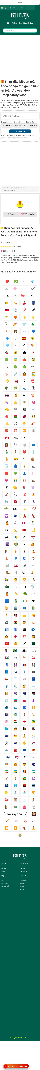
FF (8, 23)
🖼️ (33, 374)
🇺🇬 (15, 736)
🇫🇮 (8, 757)
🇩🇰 (24, 523)
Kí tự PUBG (4, 883)
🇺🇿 (33, 771)
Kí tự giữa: (17, 122)
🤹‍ (24, 828)
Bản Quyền (23, 871)
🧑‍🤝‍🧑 (20, 835)
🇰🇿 (7, 728)
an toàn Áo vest (9, 190)
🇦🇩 (24, 665)
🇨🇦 (7, 437)
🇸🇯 (7, 799)
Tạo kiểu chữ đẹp (26, 23)
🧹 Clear (20, 8)
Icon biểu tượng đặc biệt (16, 188)
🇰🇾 (7, 714)
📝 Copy (4, 8)
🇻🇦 (7, 792)
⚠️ (7, 423)
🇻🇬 (15, 743)
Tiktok (22, 886)
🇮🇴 (15, 693)
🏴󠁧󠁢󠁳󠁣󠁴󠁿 (33, 629)
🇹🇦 (15, 516)
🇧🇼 (33, 785)
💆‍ (15, 764)
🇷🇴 (24, 771)
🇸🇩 (17, 757)
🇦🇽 (7, 579)
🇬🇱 (16, 565)
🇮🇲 (15, 501)
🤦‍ (24, 374)
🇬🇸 (7, 736)
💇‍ (24, 622)
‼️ (33, 473)
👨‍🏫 (16, 544)
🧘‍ (33, 828)
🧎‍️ (33, 799)
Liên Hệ (3, 871)
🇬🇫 (33, 721)
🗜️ (15, 686)
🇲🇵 (24, 608)
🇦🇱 (24, 530)
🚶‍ (7, 615)
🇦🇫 (24, 728)
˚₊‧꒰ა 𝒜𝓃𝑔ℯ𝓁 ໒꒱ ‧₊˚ (15, 814)
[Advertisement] (20, 56)
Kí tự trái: (4, 122)
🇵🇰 (33, 643)
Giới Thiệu (4, 868)
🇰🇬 (7, 643)
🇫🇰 (7, 785)
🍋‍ (7, 409)
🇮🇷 (7, 771)
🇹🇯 (15, 721)
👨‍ (24, 764)
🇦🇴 (24, 785)
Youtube (22, 883)
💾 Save (12, 8)
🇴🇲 (7, 679)
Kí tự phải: (30, 122)
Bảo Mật (22, 868)
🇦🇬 (15, 615)
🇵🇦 (33, 743)
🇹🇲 (15, 807)
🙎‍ (7, 523)
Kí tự (4, 188)
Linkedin (22, 889)
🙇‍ (15, 728)
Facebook (23, 880)
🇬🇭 (15, 622)
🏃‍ (33, 579)
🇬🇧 (24, 416)
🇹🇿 (15, 650)
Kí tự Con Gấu (5, 886)
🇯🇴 (7, 657)
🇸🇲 (7, 750)
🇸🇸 (33, 693)
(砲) (24, 650)
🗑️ (33, 586)
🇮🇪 (25, 601)
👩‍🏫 (6, 445)
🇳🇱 (33, 537)
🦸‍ (24, 672)
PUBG (14, 23)
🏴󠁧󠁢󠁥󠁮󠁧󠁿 (15, 636)
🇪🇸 (24, 338)
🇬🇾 (24, 778)
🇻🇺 (15, 416)
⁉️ (24, 636)
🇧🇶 (15, 672)
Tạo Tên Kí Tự (20, 131)
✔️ (33, 288)
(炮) (15, 508)
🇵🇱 (24, 700)
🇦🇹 (33, 657)
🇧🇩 (33, 672)
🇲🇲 (16, 459)
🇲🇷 (7, 586)
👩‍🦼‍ (6, 494)
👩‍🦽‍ (33, 501)
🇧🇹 (33, 615)
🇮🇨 (16, 537)
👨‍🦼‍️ (32, 572)
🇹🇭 (7, 395)
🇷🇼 (15, 771)
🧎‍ (15, 778)
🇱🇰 (33, 750)
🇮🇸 (24, 750)
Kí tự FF (3, 880)
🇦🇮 (33, 764)
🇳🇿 (24, 693)
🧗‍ (7, 807)
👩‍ (33, 636)
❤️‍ (24, 452)
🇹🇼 (7, 310)
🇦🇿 (15, 700)
